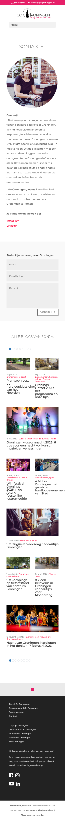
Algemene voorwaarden (32, 815)
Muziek (53, 439)
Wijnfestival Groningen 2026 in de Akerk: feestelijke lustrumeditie (16, 491)
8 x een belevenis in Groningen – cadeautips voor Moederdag (44, 587)
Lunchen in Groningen (20, 733)
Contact (13, 716)
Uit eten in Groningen (19, 737)
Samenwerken (16, 712)
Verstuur (48, 312)
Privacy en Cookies (33, 810)
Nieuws (43, 637)
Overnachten (12, 576)
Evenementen (13, 377)
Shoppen (24, 540)
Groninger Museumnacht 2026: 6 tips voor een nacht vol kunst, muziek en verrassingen (31, 445)
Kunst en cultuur (40, 439)
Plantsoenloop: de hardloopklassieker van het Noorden (20, 386)
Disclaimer (48, 810)
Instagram (13, 220)
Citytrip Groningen (18, 725)
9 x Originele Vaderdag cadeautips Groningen (32, 545)
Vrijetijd (33, 540)
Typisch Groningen (42, 380)
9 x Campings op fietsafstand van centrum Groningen (17, 584)
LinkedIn (12, 225)
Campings (23, 574)
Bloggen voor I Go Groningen (23, 708)
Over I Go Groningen (19, 704)
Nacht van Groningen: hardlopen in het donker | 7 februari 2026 (31, 644)
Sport (23, 377)
